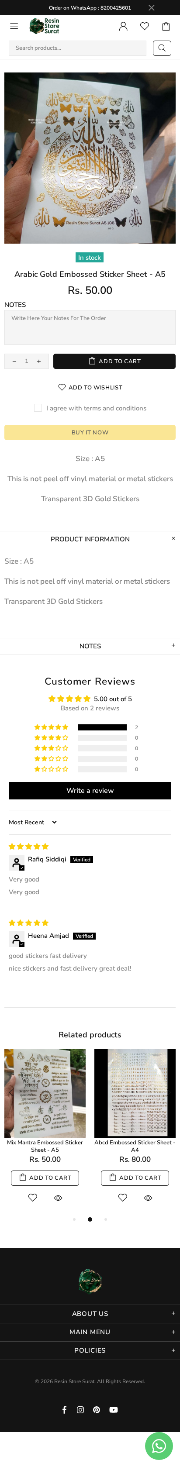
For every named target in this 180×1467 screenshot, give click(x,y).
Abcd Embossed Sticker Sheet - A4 (135, 1146)
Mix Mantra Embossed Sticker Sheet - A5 (45, 1146)
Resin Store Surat (44, 26)
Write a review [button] (90, 790)
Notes (15, 304)
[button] (52, 727)
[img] (28, 846)
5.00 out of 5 (113, 699)
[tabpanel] (45, 1131)
